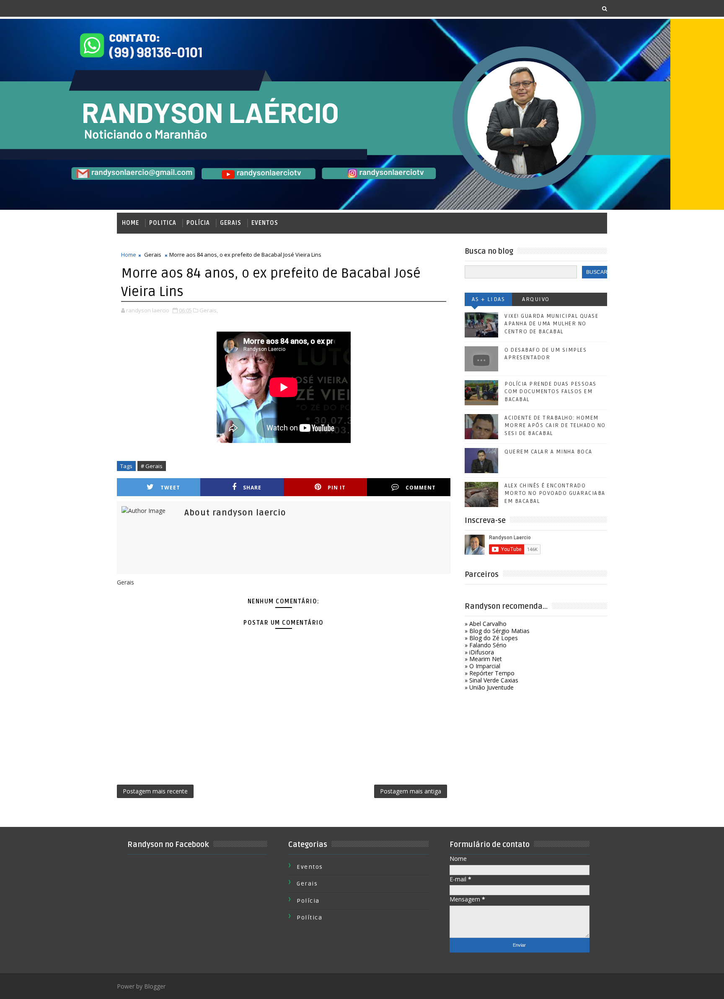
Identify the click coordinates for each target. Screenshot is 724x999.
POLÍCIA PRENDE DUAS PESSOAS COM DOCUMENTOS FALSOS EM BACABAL (550, 391)
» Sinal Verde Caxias (491, 680)
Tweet (170, 487)
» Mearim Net (483, 659)
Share (252, 487)
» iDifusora (479, 652)
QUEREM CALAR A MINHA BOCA (548, 451)
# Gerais (152, 466)
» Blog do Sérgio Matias (497, 631)
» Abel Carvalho (486, 624)
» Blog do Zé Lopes (491, 638)
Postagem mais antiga (410, 791)
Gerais (230, 223)
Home (130, 223)
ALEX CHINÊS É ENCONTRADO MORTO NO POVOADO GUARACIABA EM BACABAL (554, 493)
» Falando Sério (486, 645)
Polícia (198, 223)
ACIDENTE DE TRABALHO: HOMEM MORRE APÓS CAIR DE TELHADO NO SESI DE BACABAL (555, 425)
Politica (162, 223)
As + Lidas (488, 299)
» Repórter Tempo (490, 673)
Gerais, (208, 310)
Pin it (337, 487)
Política (309, 917)
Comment (421, 487)
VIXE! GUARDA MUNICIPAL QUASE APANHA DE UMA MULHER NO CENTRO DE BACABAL (551, 324)
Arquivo (536, 299)
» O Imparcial (482, 666)
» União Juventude (489, 687)
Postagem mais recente (155, 791)
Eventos (264, 223)
